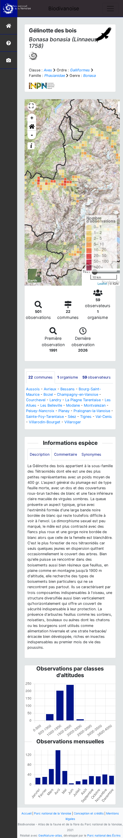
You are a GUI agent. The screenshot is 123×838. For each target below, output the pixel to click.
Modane (73, 405)
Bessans (67, 389)
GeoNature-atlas (50, 835)
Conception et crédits (89, 813)
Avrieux (50, 389)
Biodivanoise (63, 8)
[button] (31, 126)
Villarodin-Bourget (44, 422)
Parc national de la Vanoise (52, 813)
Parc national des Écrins (103, 835)
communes (40, 377)
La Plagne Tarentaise (83, 400)
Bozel (48, 394)
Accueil (26, 813)
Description (39, 454)
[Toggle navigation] (110, 8)
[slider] (95, 272)
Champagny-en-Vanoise (77, 394)
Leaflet (102, 283)
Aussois (33, 389)
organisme (67, 377)
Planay (64, 411)
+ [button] (31, 118)
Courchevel (35, 400)
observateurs (96, 377)
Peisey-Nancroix (40, 411)
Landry (55, 400)
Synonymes (91, 454)
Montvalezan (95, 405)
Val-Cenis (104, 416)
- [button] (31, 135)
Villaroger (72, 422)
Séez (72, 416)
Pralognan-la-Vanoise (92, 411)
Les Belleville (51, 405)
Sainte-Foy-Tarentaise (45, 416)
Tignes (86, 416)
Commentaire (65, 454)
